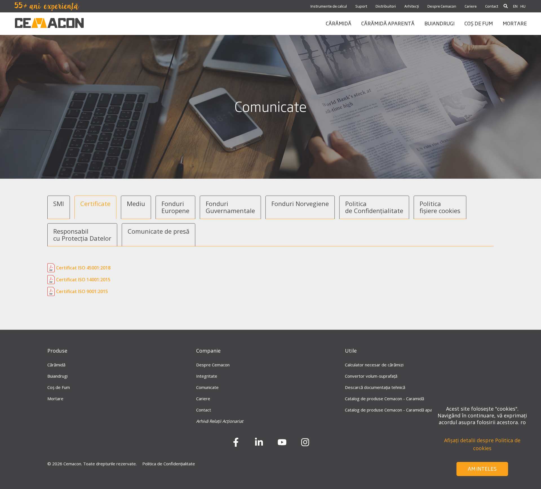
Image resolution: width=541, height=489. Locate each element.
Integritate (206, 376)
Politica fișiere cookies (440, 207)
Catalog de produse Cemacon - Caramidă (384, 398)
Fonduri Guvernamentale (230, 207)
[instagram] (305, 444)
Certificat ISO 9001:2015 (82, 291)
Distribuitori (386, 6)
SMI (58, 203)
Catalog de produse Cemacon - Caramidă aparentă (394, 410)
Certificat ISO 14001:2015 (83, 279)
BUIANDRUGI (439, 23)
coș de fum (478, 23)
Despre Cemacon (441, 6)
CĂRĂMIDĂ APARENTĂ (387, 23)
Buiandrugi (57, 376)
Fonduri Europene (175, 207)
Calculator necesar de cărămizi (374, 365)
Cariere (471, 6)
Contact (491, 6)
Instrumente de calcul (329, 6)
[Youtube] (282, 444)
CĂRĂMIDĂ (338, 23)
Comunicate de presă (158, 231)
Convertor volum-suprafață (371, 376)
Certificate (95, 203)
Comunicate (207, 387)
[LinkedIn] (258, 444)
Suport (361, 6)
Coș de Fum (58, 387)
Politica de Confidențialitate (374, 207)
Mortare (55, 398)
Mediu (136, 203)
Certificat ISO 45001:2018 (83, 268)
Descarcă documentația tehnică (375, 387)
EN (515, 6)
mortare (515, 23)
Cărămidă (56, 365)
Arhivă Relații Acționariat (219, 421)
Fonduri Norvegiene (300, 203)
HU (523, 6)
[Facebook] (235, 444)
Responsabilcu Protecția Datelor (82, 234)
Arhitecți (411, 6)
